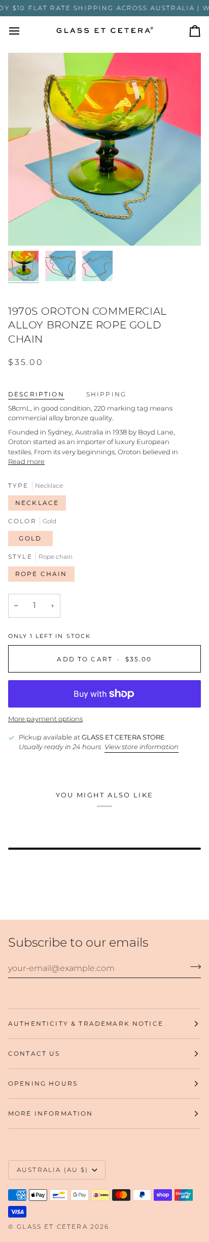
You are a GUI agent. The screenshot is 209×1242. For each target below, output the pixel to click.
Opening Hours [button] (43, 1083)
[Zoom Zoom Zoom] (104, 149)
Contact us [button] (34, 1053)
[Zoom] (27, 227)
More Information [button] (50, 1113)
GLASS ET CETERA (52, 1226)
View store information (141, 747)
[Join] (192, 967)
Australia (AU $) (53, 1169)
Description (36, 394)
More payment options (45, 719)
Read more (26, 461)
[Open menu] (23, 31)
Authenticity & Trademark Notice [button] (85, 1023)
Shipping (106, 394)
